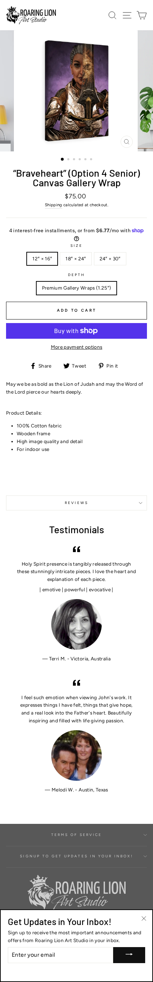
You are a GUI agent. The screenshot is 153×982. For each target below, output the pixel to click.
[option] (76, 90)
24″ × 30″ (110, 258)
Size (76, 245)
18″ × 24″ (75, 258)
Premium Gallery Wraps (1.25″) (76, 288)
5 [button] (86, 160)
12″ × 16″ (42, 258)
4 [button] (80, 160)
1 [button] (62, 159)
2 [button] (69, 160)
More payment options (76, 347)
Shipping (53, 204)
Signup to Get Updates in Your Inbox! (76, 856)
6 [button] (92, 160)
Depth (76, 274)
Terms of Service (76, 834)
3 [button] (74, 160)
